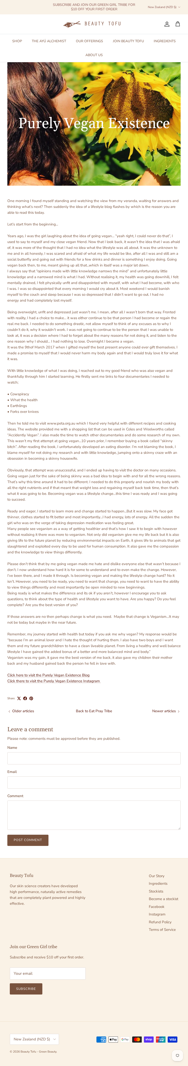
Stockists (156, 891)
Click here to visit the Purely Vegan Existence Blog (48, 675)
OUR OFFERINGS (89, 41)
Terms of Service (162, 929)
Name (12, 747)
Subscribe (26, 989)
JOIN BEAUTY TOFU (128, 41)
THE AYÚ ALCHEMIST (49, 41)
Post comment (28, 840)
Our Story (156, 875)
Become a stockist (163, 898)
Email (12, 771)
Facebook (156, 906)
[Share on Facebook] (25, 698)
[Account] (166, 24)
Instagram (157, 914)
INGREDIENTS (165, 41)
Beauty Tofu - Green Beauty (38, 1052)
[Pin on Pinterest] (31, 698)
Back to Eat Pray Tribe (94, 711)
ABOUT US (94, 55)
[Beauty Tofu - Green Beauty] (94, 24)
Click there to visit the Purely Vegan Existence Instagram (54, 681)
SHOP (17, 41)
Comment (15, 795)
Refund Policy (160, 922)
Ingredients (158, 883)
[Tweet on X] (19, 698)
